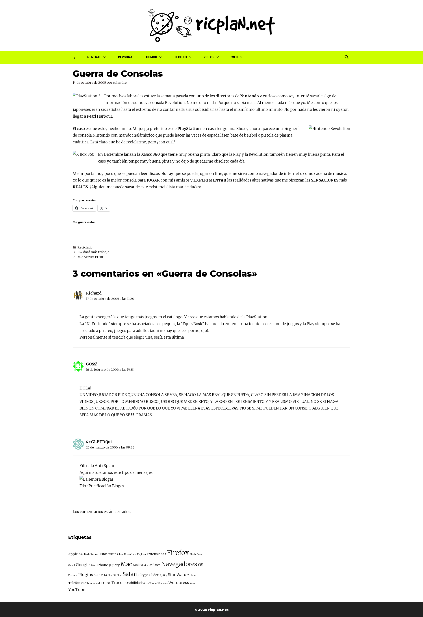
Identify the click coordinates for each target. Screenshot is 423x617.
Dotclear (119, 554)
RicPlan (117, 575)
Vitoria (153, 583)
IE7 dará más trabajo (93, 252)
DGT (111, 554)
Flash (193, 554)
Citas (104, 554)
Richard (94, 293)
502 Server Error (91, 257)
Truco (105, 583)
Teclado (191, 575)
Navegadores (179, 564)
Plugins (85, 574)
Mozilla (144, 565)
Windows (162, 583)
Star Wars (177, 574)
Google (83, 564)
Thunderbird (92, 583)
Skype (143, 575)
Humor (151, 57)
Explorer (141, 554)
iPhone (102, 565)
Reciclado (85, 247)
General (94, 57)
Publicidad (107, 575)
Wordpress (178, 582)
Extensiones (156, 554)
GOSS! (91, 364)
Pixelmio (72, 575)
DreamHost (130, 554)
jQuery (114, 565)
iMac (93, 565)
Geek (199, 554)
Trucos (117, 582)
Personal (126, 57)
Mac (126, 564)
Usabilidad (133, 583)
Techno (180, 57)
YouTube (76, 589)
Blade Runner (91, 554)
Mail (136, 565)
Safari (130, 574)
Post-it (97, 575)
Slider (154, 575)
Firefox (178, 553)
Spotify (163, 575)
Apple (73, 554)
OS (200, 564)
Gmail (71, 565)
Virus (145, 583)
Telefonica (76, 583)
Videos (209, 57)
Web (234, 57)
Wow (192, 583)
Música (154, 565)
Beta (81, 554)
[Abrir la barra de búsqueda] (346, 57)
